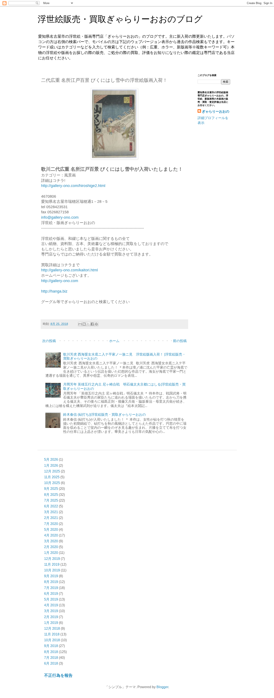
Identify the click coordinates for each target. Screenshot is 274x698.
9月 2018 (51, 646)
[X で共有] (88, 324)
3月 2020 (51, 541)
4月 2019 (51, 605)
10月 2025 (52, 483)
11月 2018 (52, 634)
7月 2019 (51, 588)
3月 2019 (51, 611)
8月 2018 (51, 652)
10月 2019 (52, 570)
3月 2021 (51, 512)
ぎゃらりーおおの (215, 111)
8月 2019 (51, 582)
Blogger (162, 687)
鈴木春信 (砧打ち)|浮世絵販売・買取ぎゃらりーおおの (104, 414)
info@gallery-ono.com (60, 217)
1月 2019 (51, 623)
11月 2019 (52, 564)
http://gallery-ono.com (59, 281)
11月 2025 (52, 477)
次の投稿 (49, 341)
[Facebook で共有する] (92, 324)
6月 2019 (51, 593)
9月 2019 (51, 576)
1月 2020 (51, 553)
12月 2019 (52, 558)
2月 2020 (51, 547)
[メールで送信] (80, 324)
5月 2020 (51, 529)
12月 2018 (52, 628)
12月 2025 (52, 471)
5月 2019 (51, 599)
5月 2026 (51, 459)
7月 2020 (51, 524)
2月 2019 (51, 617)
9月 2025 (51, 488)
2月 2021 (51, 518)
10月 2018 (52, 640)
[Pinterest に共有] (96, 324)
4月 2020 (51, 535)
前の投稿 (180, 341)
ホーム (114, 341)
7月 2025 (51, 500)
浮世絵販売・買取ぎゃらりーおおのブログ (120, 19)
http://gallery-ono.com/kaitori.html (69, 270)
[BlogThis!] (84, 324)
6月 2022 (51, 506)
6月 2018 (51, 663)
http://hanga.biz (54, 291)
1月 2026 (51, 465)
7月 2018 (51, 657)
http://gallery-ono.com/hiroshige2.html (73, 186)
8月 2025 (51, 494)
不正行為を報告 (58, 675)
